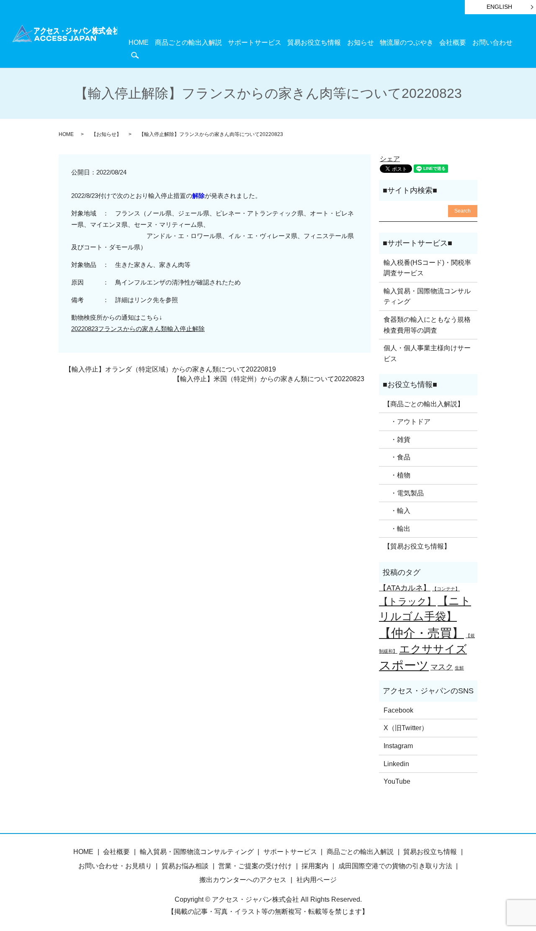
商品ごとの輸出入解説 (188, 42)
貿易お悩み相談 (185, 865)
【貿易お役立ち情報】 (417, 546)
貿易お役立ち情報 (314, 42)
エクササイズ (433, 649)
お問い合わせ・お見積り (115, 865)
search (135, 55)
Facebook (398, 710)
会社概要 (452, 42)
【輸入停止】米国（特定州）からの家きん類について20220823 (268, 378)
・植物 (397, 475)
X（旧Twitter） (406, 727)
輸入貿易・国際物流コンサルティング (427, 296)
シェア (390, 158)
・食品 (397, 457)
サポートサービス (254, 42)
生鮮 (459, 667)
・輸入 (397, 510)
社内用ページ (316, 879)
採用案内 (315, 865)
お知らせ (360, 42)
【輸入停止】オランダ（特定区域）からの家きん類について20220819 (170, 369)
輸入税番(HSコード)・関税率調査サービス (427, 268)
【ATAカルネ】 (404, 588)
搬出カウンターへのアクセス (242, 879)
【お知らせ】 (106, 134)
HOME (139, 42)
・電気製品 (404, 493)
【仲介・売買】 (421, 633)
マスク (441, 667)
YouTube (397, 781)
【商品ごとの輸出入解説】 (424, 404)
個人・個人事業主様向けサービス (427, 353)
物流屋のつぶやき (406, 42)
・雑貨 (397, 439)
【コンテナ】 (446, 588)
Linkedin (396, 763)
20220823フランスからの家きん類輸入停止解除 (138, 328)
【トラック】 (407, 601)
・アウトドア (407, 421)
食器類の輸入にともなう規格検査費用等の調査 (427, 325)
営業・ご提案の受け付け (255, 865)
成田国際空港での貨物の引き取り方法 (395, 865)
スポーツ (404, 665)
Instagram (398, 745)
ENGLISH (499, 6)
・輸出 (397, 528)
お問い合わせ (492, 42)
